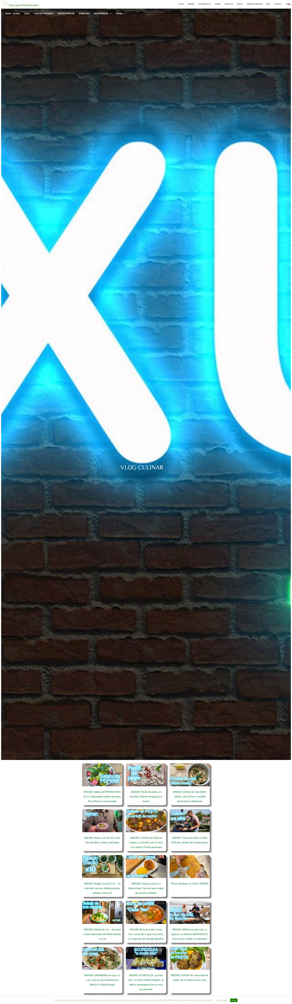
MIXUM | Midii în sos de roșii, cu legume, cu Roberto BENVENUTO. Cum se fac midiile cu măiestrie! (189, 934)
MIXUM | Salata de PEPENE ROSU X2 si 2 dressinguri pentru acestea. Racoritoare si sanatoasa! (102, 796)
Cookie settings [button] (221, 1000)
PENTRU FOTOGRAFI (43, 13)
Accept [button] (234, 1000)
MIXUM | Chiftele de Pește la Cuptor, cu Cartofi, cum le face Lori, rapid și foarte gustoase (146, 842)
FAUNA (119, 13)
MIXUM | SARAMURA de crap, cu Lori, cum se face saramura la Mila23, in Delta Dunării (102, 980)
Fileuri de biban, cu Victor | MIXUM (189, 883)
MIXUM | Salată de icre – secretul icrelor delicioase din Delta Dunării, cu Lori (102, 934)
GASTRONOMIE (101, 13)
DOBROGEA (84, 13)
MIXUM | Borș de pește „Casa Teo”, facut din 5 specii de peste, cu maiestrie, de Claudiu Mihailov (146, 934)
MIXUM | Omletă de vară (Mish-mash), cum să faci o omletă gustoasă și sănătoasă (190, 796)
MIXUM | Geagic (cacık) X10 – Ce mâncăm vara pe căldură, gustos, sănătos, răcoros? (102, 888)
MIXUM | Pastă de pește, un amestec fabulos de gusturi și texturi (146, 796)
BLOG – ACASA (13, 13)
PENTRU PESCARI (66, 13)
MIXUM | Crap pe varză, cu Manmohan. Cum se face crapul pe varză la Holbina (146, 888)
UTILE (27, 13)
